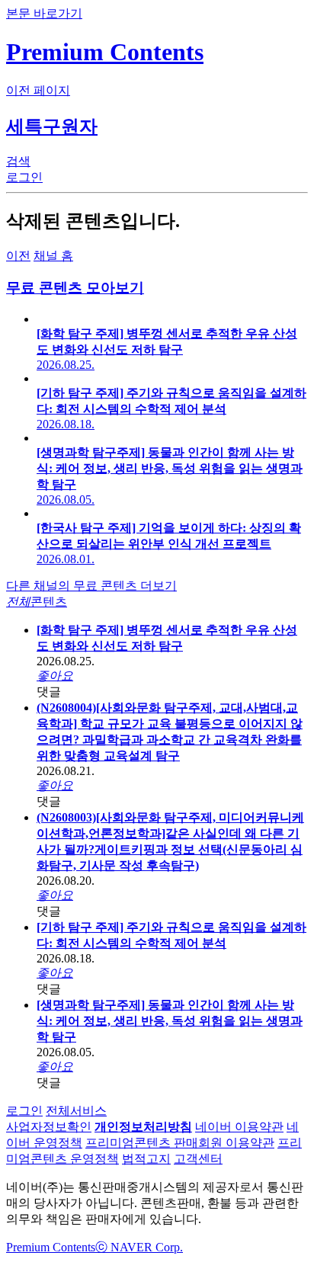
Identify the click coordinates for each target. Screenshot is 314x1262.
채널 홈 (53, 255)
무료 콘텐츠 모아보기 (75, 288)
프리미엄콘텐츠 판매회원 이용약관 (179, 1142)
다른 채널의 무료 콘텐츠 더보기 (91, 585)
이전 (18, 255)
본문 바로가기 (44, 13)
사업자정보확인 (48, 1126)
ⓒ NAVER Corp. (139, 1247)
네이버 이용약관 (239, 1126)
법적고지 (146, 1158)
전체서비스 (76, 1110)
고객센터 (198, 1158)
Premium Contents (50, 1247)
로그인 (24, 1110)
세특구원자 (52, 126)
